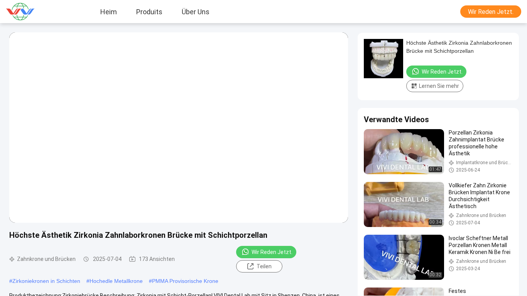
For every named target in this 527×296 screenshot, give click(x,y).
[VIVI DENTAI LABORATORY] (29, 11)
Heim (108, 11)
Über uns (195, 11)
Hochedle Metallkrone (116, 281)
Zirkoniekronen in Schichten (46, 281)
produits (149, 11)
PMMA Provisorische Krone (185, 281)
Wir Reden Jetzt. (490, 11)
